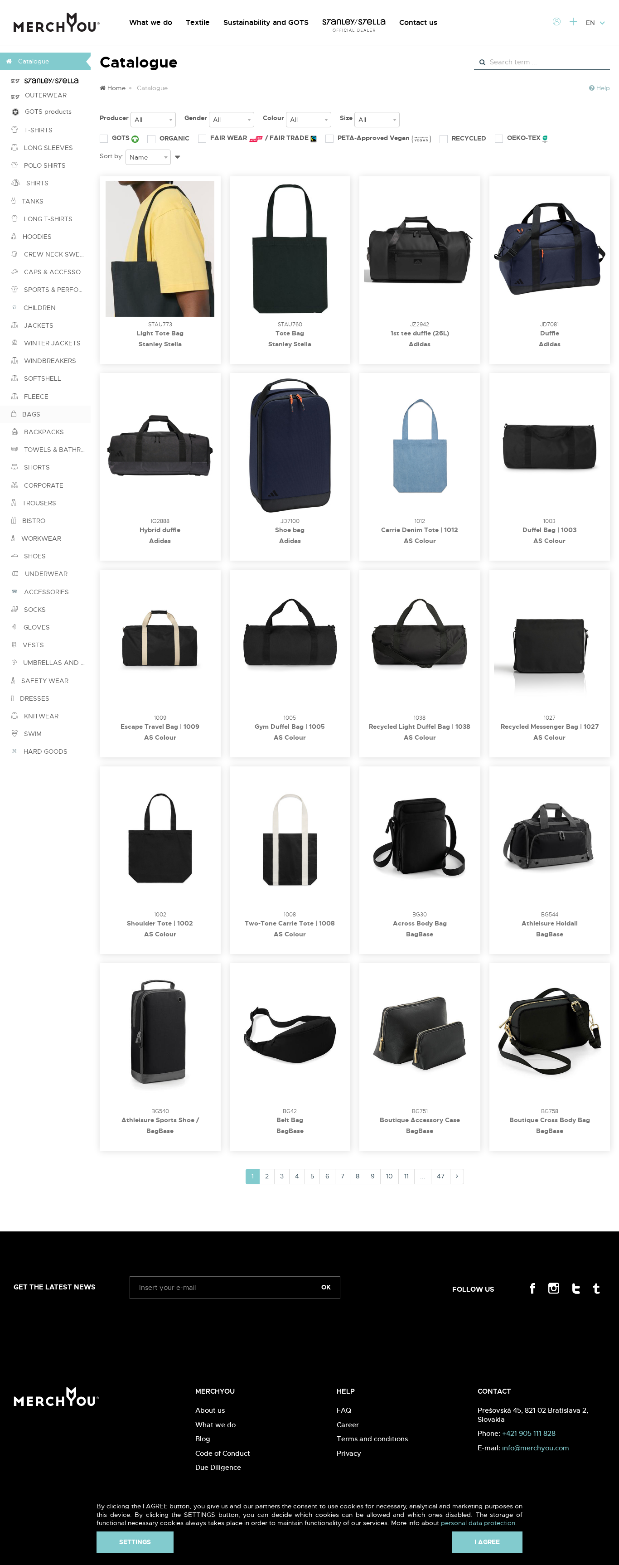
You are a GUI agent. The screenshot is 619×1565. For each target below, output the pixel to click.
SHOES (34, 556)
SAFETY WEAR (43, 681)
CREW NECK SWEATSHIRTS (56, 254)
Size (346, 118)
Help (602, 88)
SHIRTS (36, 183)
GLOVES (36, 627)
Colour (273, 118)
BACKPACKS (43, 432)
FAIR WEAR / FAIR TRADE (260, 138)
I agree (487, 1542)
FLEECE (35, 396)
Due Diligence (218, 1467)
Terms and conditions (372, 1438)
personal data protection (478, 1523)
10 (389, 1176)
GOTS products (45, 111)
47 (441, 1176)
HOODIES (36, 237)
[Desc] (177, 155)
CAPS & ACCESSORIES (56, 272)
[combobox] (153, 119)
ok (326, 1287)
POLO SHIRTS (44, 165)
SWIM (32, 734)
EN (591, 23)
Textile (198, 22)
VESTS (32, 645)
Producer (114, 118)
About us (210, 1410)
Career (348, 1424)
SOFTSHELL (41, 378)
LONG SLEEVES (47, 148)
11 (406, 1176)
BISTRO (32, 521)
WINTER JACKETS (51, 343)
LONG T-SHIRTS (47, 219)
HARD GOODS (45, 751)
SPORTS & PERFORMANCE (56, 290)
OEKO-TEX (524, 138)
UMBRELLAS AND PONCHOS (56, 663)
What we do (150, 22)
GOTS (121, 138)
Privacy (349, 1453)
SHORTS (36, 467)
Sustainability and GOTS (266, 22)
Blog (202, 1438)
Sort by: (112, 156)
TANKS (32, 201)
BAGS (30, 414)
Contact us (418, 22)
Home (116, 88)
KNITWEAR (40, 716)
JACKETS (37, 325)
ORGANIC (174, 138)
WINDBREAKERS (49, 361)
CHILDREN (39, 308)
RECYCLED (469, 138)
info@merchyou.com (535, 1448)
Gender (195, 118)
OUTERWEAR (43, 95)
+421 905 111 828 (529, 1433)
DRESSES (33, 698)
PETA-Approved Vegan (374, 138)
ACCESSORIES (45, 592)
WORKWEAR (40, 538)
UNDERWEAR (45, 574)
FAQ (344, 1410)
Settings (135, 1542)
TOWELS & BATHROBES (56, 450)
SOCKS (34, 610)
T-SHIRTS (37, 130)
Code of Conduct (222, 1453)
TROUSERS (38, 503)
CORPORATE (42, 485)
